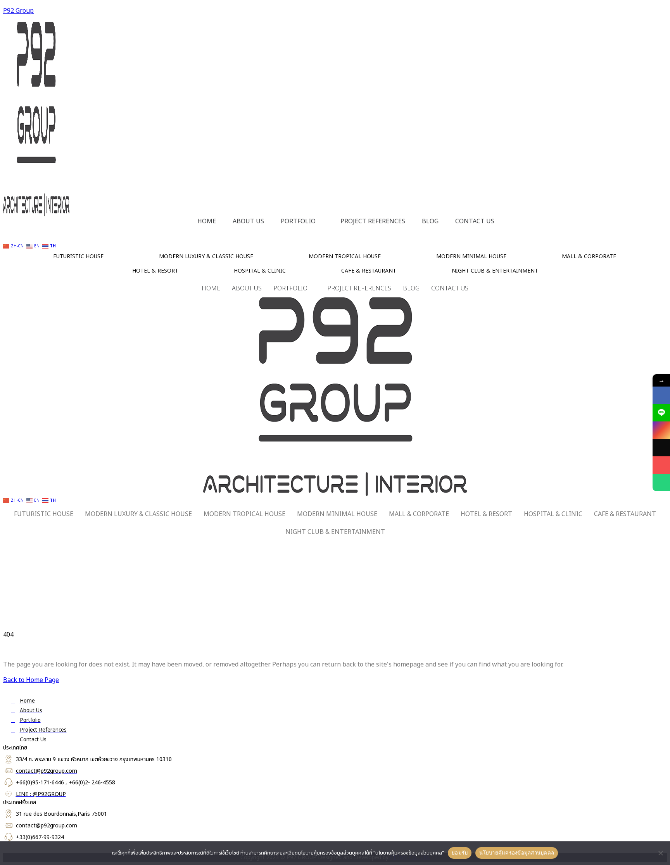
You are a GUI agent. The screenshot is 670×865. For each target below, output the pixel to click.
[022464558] (661, 482)
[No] (660, 853)
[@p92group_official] (661, 447)
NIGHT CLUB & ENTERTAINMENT (495, 271)
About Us (248, 221)
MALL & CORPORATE (589, 256)
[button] (302, 221)
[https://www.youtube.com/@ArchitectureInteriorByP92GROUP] (661, 465)
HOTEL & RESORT (155, 271)
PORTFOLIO (298, 221)
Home (206, 221)
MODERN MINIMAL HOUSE (471, 256)
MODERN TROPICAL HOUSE (345, 256)
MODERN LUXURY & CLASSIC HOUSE (206, 256)
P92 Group (18, 11)
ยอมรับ (460, 852)
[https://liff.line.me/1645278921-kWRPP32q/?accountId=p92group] (661, 412)
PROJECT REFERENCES (372, 221)
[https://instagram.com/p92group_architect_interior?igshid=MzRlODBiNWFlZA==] (661, 430)
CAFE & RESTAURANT (368, 271)
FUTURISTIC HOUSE (78, 256)
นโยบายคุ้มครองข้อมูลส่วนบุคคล (516, 852)
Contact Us (474, 221)
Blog (430, 221)
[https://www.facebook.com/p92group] (661, 395)
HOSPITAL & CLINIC (260, 271)
